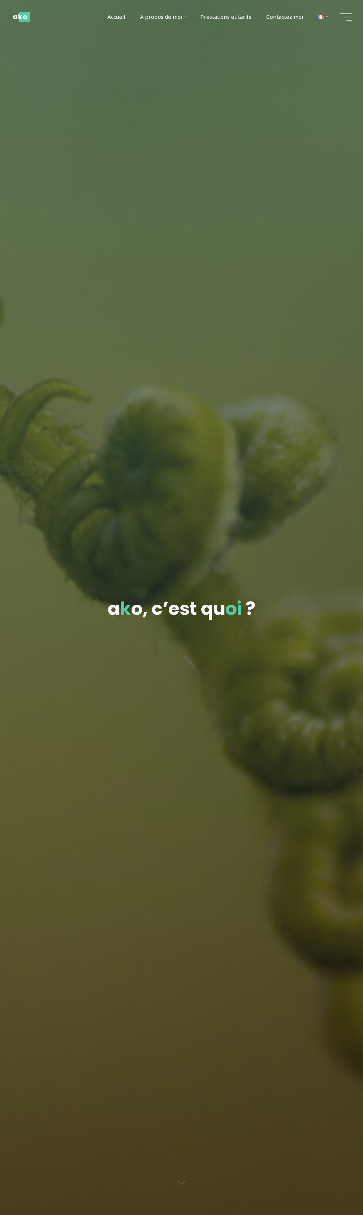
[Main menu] (346, 17)
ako (20, 17)
